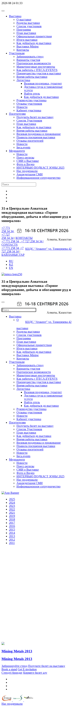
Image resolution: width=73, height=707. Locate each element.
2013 (12, 536)
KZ (11, 264)
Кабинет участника (28, 110)
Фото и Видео (25, 164)
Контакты (22, 49)
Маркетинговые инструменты (35, 66)
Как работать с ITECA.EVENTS (36, 70)
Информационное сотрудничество (38, 177)
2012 (12, 539)
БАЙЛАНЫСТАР (13, 254)
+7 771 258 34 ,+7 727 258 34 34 (12, 249)
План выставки (26, 33)
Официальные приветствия (34, 36)
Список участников (29, 26)
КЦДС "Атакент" (36, 248)
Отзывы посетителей (29, 140)
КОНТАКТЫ (24, 238)
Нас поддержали (27, 171)
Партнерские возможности (33, 63)
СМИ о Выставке (27, 160)
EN (11, 267)
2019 (12, 516)
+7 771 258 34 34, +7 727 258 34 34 (7, 233)
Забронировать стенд (29, 56)
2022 (12, 509)
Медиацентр (17, 150)
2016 (12, 526)
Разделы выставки (28, 22)
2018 (12, 519)
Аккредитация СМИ (29, 174)
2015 (12, 529)
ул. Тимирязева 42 (60, 248)
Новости (22, 107)
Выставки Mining (27, 46)
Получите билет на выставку (46, 666)
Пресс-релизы (25, 157)
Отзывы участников (29, 103)
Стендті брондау (11, 672)
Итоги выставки (26, 39)
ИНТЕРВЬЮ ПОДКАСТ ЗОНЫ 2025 (40, 167)
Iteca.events (23, 147)
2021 (12, 512)
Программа (23, 29)
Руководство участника (31, 100)
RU (11, 261)
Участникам (17, 53)
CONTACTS (9, 244)
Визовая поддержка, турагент (43, 83)
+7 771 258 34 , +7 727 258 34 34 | (22, 241)
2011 (12, 543)
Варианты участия (28, 60)
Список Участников (29, 120)
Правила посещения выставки (35, 137)
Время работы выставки (31, 76)
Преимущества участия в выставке (38, 73)
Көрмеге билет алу (35, 672)
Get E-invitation (27, 669)
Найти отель (32, 93)
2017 (12, 522)
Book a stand (9, 669)
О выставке (23, 19)
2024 (12, 502)
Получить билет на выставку (35, 117)
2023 (12, 505)
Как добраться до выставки (33, 43)
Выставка (15, 16)
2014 (12, 532)
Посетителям (17, 113)
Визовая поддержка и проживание (38, 134)
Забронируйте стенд (14, 666)
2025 (12, 499)
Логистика (23, 80)
